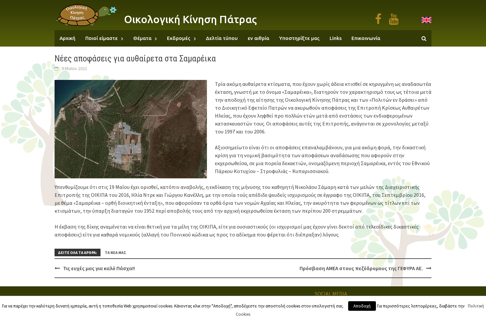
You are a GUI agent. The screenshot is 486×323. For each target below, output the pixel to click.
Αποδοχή (362, 306)
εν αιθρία (258, 38)
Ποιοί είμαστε (101, 38)
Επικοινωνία (365, 38)
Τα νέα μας (115, 252)
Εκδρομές (178, 38)
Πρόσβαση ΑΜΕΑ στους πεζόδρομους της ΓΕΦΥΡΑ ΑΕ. (361, 268)
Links (336, 38)
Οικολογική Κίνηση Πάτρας (190, 19)
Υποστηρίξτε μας (299, 38)
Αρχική (67, 38)
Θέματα (142, 38)
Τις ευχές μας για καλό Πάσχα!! (99, 268)
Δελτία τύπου (222, 38)
